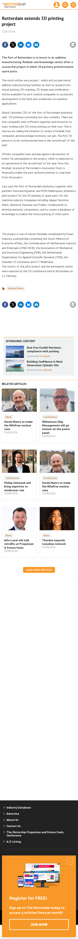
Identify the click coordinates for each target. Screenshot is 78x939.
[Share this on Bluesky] (28, 44)
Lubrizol (47, 369)
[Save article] (73, 44)
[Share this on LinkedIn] (20, 44)
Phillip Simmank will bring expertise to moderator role (17, 486)
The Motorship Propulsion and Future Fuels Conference (35, 833)
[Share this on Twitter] (13, 44)
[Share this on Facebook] (5, 44)
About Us (13, 820)
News (9, 417)
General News (16, 288)
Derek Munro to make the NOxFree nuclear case (18, 425)
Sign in (30, 37)
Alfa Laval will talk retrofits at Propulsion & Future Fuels (19, 543)
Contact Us (14, 826)
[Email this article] (36, 44)
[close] (76, 37)
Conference (50, 417)
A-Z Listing (14, 841)
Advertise (13, 813)
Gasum (46, 356)
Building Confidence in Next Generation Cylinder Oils (45, 363)
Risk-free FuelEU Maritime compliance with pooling (44, 349)
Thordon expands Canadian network (54, 542)
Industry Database (19, 807)
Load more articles (39, 570)
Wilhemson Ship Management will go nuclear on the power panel (56, 427)
